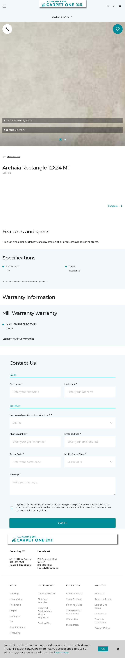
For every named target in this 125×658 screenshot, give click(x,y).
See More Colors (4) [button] (14, 129)
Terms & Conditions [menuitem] (101, 621)
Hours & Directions (20, 565)
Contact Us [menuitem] (101, 613)
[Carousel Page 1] (60, 139)
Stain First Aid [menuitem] (74, 599)
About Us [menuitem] (100, 593)
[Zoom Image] (7, 29)
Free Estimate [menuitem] (17, 627)
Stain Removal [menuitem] (74, 593)
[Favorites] (114, 6)
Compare (113, 206)
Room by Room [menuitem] (103, 599)
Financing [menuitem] (14, 633)
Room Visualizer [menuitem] (47, 593)
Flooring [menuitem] (14, 593)
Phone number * (18, 434)
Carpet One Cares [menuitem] (101, 606)
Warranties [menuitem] (72, 619)
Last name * (70, 384)
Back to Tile (13, 156)
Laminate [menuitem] (14, 616)
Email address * (72, 434)
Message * (14, 474)
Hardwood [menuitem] (15, 604)
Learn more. (61, 652)
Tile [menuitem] (11, 621)
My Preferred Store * (75, 454)
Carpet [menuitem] (13, 610)
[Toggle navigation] (4, 6)
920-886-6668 (44, 565)
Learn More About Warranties (18, 338)
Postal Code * (16, 454)
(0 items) (120, 6)
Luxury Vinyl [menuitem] (16, 599)
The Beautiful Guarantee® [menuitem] (73, 612)
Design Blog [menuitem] (44, 623)
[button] (108, 6)
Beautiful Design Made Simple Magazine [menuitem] (45, 613)
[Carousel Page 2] (65, 139)
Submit (62, 523)
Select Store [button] (60, 17)
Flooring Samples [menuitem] (42, 601)
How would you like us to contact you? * (30, 415)
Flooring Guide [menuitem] (74, 604)
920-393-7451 (16, 562)
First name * (15, 384)
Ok (103, 648)
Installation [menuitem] (72, 624)
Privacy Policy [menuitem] (102, 628)
